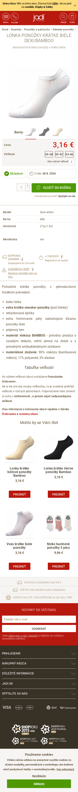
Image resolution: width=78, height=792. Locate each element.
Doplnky (16, 29)
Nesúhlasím (39, 775)
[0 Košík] (72, 16)
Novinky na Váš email (39, 610)
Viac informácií (65, 769)
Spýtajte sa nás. (67, 196)
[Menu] (6, 16)
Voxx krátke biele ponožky (19, 545)
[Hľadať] (63, 16)
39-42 (59, 154)
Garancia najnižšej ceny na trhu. (22, 272)
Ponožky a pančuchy (37, 29)
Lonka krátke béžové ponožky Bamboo (19, 471)
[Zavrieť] (75, 5)
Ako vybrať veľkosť (58, 161)
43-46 (69, 154)
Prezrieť (19, 494)
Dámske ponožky (63, 29)
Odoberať (39, 628)
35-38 (49, 154)
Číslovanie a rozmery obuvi (20, 414)
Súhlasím (39, 783)
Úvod (5, 29)
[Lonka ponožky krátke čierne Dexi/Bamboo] (44, 132)
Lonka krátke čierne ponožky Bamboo (58, 470)
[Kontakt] (14, 16)
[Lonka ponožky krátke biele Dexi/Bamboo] (30, 132)
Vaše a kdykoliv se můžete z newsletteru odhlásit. (33, 637)
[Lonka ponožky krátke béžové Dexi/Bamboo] (57, 132)
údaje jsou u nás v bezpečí (23, 635)
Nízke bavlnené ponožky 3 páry (58, 545)
